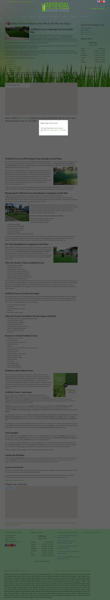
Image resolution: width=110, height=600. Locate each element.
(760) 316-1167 (14, 1)
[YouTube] (104, 2)
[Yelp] (102, 2)
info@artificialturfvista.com (27, 1)
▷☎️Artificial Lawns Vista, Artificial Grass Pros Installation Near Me (55, 7)
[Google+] (99, 2)
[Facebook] (97, 2)
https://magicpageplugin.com (54, 130)
